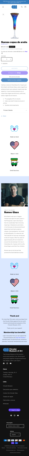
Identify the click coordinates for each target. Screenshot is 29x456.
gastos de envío (6, 48)
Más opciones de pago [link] (14, 76)
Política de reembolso (11, 447)
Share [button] (4, 116)
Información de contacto (15, 452)
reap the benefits (20, 337)
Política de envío (20, 450)
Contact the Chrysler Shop (10, 393)
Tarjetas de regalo (8, 396)
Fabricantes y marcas (9, 400)
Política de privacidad (22, 447)
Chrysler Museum (8, 386)
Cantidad (3, 56)
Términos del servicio (11, 450)
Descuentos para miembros (10, 389)
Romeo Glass (4, 44)
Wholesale (6, 403)
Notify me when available (14, 80)
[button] (3, 7)
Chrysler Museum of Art (13, 445)
